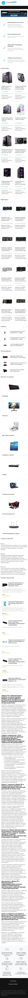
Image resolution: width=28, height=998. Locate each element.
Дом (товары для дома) (8, 435)
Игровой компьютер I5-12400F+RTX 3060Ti (21, 118)
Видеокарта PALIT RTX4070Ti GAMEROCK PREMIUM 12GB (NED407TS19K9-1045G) (7, 219)
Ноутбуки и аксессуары (8, 494)
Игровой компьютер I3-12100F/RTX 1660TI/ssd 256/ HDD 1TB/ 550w (7, 151)
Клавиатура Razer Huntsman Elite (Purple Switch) (17, 370)
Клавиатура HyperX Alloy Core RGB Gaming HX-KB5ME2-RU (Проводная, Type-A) (16, 584)
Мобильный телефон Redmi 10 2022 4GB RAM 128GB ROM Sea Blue (16, 603)
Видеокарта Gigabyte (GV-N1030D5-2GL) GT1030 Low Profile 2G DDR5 (6, 311)
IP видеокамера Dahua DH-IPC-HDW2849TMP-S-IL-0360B (17, 338)
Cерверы (4, 474)
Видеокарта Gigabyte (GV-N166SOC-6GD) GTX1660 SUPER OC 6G (20, 279)
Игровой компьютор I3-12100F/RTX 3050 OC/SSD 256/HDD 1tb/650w (7, 183)
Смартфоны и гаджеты (8, 455)
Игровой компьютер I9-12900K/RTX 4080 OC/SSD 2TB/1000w (21, 88)
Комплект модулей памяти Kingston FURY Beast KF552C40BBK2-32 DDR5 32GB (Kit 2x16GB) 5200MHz (16, 623)
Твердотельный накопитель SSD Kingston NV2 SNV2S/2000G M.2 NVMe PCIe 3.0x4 (16, 641)
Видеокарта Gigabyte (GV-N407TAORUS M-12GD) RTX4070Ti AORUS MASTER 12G (20, 219)
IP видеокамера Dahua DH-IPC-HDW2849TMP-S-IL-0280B (17, 332)
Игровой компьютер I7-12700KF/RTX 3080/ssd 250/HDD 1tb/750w (21, 151)
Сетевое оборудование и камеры (10, 533)
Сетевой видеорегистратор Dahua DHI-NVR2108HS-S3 (17, 344)
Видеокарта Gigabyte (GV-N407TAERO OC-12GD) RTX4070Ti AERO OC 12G (6, 279)
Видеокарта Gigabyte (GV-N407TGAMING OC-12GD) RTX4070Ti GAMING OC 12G (7, 249)
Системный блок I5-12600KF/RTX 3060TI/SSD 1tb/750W (20, 183)
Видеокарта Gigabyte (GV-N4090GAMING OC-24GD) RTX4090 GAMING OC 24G (21, 311)
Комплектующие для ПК (8, 514)
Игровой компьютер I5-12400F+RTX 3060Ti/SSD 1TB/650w (7, 119)
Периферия (5, 396)
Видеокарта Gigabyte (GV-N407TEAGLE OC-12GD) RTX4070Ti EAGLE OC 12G (20, 249)
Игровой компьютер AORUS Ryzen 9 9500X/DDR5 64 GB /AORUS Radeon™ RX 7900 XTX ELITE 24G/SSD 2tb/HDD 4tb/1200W (7, 88)
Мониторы (5, 415)
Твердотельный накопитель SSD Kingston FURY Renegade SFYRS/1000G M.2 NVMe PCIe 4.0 (18, 363)
